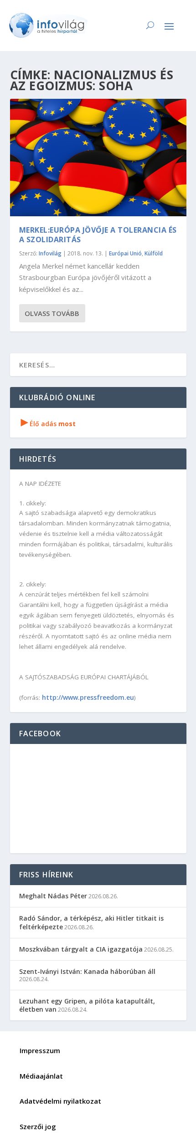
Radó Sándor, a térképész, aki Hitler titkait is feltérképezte (91, 922)
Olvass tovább (52, 313)
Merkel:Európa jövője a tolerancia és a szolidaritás (98, 234)
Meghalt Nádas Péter (53, 895)
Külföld (153, 253)
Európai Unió (125, 253)
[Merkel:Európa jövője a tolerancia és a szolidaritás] (98, 157)
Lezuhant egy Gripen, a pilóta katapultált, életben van (87, 1005)
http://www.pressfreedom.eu (88, 697)
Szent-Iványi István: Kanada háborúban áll (87, 971)
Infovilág (50, 253)
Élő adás (48, 423)
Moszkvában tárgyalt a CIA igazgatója (81, 949)
